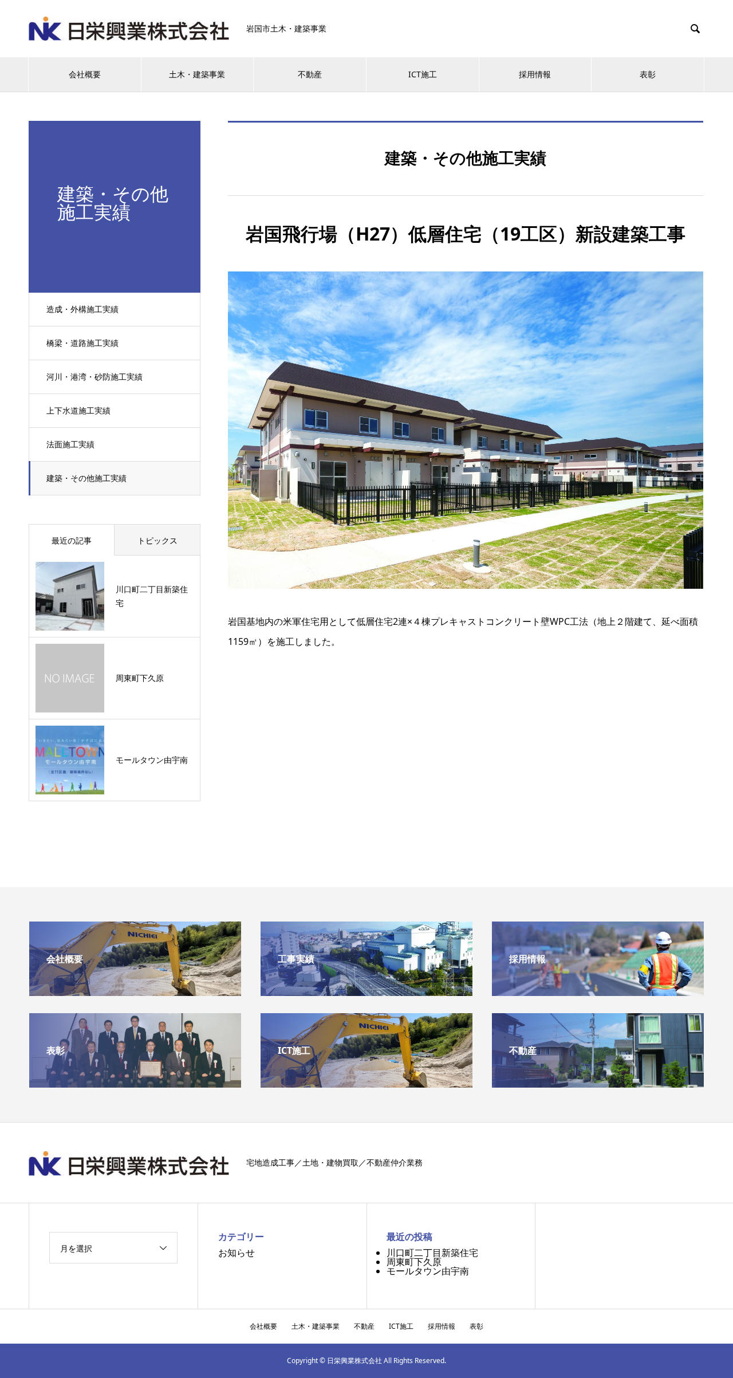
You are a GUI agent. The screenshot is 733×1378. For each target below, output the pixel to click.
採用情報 (535, 74)
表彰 (648, 74)
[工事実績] (366, 991)
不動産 (310, 74)
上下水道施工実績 (78, 410)
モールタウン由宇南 (428, 1271)
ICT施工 (422, 74)
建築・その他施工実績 (86, 478)
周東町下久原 (414, 1261)
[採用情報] (598, 991)
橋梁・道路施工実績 (82, 342)
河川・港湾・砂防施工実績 (94, 376)
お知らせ (236, 1252)
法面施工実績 (70, 444)
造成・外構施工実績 (82, 309)
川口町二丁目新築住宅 (432, 1252)
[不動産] (598, 1083)
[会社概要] (135, 991)
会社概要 (85, 74)
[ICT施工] (366, 1083)
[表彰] (135, 1083)
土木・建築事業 (197, 74)
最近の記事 (72, 540)
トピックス (157, 540)
